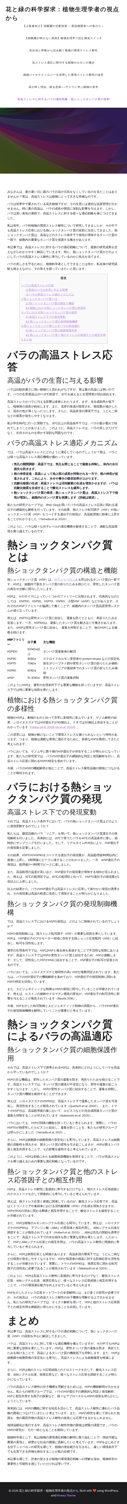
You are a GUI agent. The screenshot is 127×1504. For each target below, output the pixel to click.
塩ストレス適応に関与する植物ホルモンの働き (63, 62)
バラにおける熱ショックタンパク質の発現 (49, 312)
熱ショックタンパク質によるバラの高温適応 (50, 326)
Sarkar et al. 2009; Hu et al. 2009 (52, 727)
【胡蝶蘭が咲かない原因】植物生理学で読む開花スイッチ (63, 38)
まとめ (26, 339)
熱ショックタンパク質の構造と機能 (50, 303)
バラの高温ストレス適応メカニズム (50, 294)
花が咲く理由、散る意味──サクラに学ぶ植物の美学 (63, 87)
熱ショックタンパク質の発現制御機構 (52, 321)
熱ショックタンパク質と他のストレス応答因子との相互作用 (66, 335)
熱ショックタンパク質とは (39, 299)
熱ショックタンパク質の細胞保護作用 (51, 330)
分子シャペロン (64, 579)
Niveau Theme (66, 1495)
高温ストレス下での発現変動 (46, 317)
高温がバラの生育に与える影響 (47, 290)
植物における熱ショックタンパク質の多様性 (56, 308)
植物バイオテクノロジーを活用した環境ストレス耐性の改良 (63, 75)
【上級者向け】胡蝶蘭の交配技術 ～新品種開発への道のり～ (63, 26)
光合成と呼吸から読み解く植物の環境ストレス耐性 (63, 50)
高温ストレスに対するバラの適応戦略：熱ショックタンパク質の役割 (63, 99)
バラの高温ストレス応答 (37, 285)
